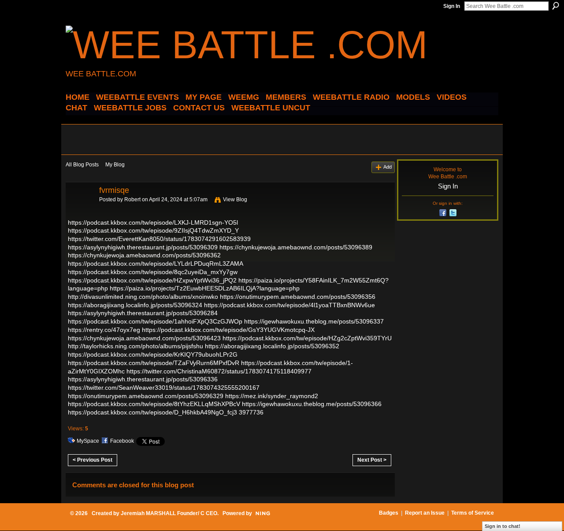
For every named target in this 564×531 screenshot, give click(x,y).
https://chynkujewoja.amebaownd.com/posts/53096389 (295, 247)
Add (387, 166)
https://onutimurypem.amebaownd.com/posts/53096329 (145, 395)
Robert (132, 199)
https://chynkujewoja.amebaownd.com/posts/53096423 (144, 338)
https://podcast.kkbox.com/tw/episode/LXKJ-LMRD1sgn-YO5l (153, 222)
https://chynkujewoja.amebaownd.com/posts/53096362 (144, 255)
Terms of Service (472, 513)
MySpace (88, 441)
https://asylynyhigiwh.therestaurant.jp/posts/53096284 (143, 312)
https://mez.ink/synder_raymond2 (271, 395)
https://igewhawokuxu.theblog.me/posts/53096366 (312, 403)
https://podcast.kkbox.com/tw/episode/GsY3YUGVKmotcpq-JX (228, 329)
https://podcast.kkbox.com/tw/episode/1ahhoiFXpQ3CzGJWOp (155, 321)
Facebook (122, 441)
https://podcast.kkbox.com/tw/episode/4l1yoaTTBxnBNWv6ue (289, 305)
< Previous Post (92, 460)
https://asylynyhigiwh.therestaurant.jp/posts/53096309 (143, 247)
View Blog (235, 199)
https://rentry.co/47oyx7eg (104, 329)
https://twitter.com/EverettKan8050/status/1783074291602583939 (159, 238)
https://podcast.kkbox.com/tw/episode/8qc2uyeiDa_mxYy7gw (152, 271)
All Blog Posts (82, 165)
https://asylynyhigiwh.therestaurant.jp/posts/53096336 (143, 379)
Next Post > (371, 460)
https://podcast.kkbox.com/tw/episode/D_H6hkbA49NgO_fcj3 (152, 412)
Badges (388, 513)
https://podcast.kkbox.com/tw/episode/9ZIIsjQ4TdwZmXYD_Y (153, 230)
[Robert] (80, 210)
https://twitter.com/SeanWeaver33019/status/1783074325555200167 (164, 387)
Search (555, 6)
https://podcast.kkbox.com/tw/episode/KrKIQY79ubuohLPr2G (152, 354)
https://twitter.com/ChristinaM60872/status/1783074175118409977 (219, 371)
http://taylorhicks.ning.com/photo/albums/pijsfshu (135, 346)
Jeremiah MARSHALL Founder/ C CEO (169, 513)
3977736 (251, 412)
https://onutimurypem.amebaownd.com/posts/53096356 (297, 296)
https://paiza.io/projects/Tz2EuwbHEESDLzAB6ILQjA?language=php (205, 288)
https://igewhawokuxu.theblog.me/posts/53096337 (314, 321)
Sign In (451, 6)
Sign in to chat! (502, 526)
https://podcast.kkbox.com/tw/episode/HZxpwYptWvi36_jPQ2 (152, 280)
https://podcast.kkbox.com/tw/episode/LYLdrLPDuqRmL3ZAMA (155, 263)
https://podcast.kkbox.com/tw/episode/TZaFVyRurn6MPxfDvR (153, 362)
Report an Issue (425, 513)
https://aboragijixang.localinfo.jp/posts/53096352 (272, 346)
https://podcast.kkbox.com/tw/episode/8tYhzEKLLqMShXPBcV (154, 403)
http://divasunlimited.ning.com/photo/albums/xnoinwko (143, 296)
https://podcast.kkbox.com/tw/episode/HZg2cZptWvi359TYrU (307, 338)
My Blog (115, 165)
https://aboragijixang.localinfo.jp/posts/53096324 (135, 305)
